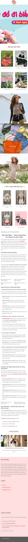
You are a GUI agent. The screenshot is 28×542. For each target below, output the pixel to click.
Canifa (7, 538)
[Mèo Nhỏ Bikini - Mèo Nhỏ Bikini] (14, 2)
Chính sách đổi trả (6, 487)
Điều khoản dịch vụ (6, 489)
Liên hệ (4, 485)
